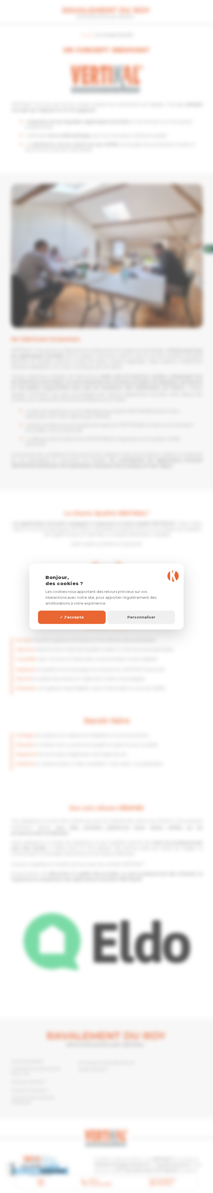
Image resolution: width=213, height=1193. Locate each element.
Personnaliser (141, 617)
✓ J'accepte (72, 617)
